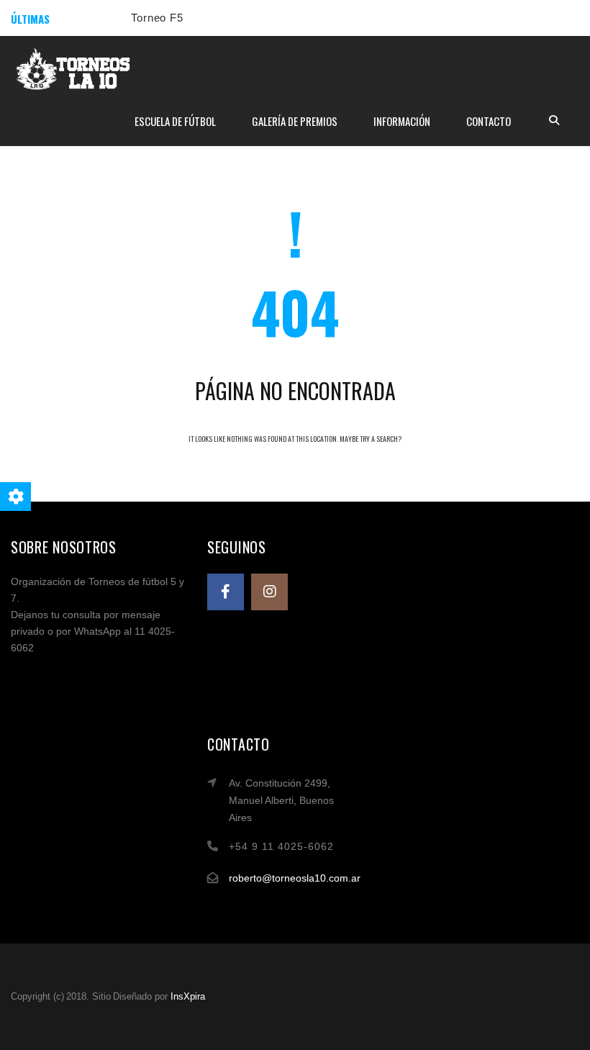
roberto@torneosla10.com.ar (294, 878)
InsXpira (188, 996)
